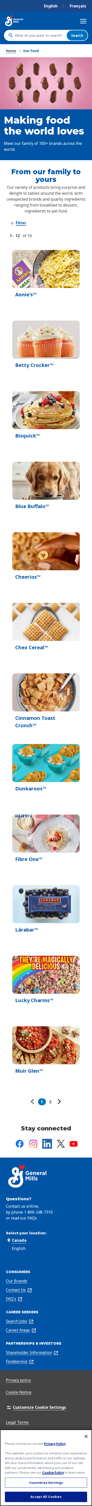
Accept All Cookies (45, 1496)
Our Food (31, 50)
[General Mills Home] (14, 21)
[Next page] (59, 1101)
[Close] (86, 1436)
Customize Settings (46, 1482)
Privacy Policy (55, 1443)
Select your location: (26, 1233)
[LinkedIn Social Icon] (47, 1144)
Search (77, 35)
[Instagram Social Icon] (33, 1144)
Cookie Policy (53, 1472)
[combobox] (39, 35)
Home (11, 50)
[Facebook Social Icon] (20, 1144)
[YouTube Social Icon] (74, 1144)
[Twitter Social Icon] (61, 1144)
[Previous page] (34, 1101)
